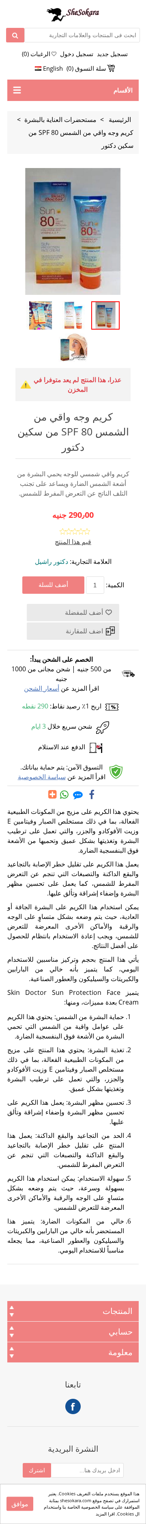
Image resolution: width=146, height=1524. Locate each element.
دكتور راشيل (51, 561)
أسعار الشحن (41, 688)
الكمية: (115, 584)
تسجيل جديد (112, 54)
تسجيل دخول (76, 54)
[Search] (15, 35)
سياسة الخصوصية (42, 776)
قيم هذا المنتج (73, 541)
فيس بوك (73, 1406)
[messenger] (78, 794)
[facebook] (92, 794)
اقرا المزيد (105, 1514)
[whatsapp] (64, 794)
